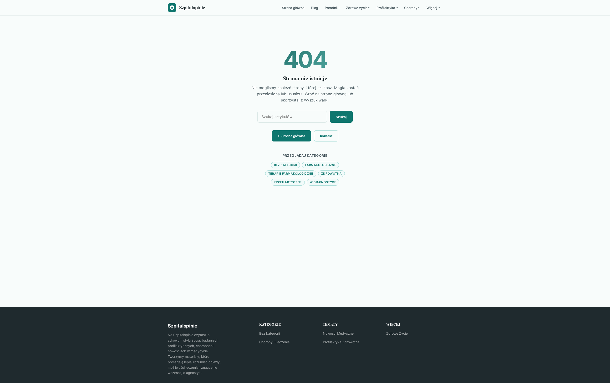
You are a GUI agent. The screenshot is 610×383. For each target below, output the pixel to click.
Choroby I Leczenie (274, 342)
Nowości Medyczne (338, 333)
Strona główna (293, 8)
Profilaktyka (385, 8)
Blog (314, 8)
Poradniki (332, 8)
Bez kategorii (285, 165)
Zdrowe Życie (397, 333)
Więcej (432, 8)
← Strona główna (291, 136)
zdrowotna (331, 173)
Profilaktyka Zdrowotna (341, 342)
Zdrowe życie (356, 8)
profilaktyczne (287, 182)
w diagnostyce (323, 182)
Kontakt (326, 136)
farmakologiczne (320, 165)
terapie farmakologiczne (290, 173)
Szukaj (341, 117)
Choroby (410, 8)
